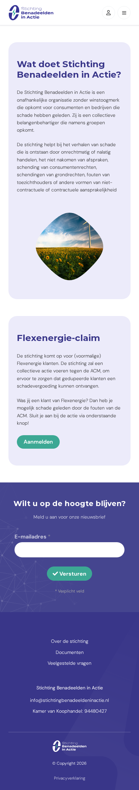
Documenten (70, 652)
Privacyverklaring (69, 778)
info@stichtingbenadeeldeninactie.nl (69, 700)
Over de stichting (69, 641)
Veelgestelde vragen (69, 663)
